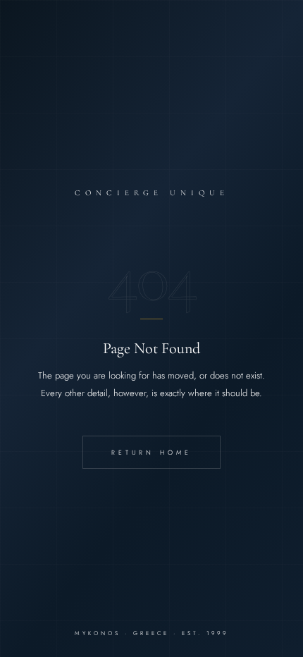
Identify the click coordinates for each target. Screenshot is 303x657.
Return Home (151, 452)
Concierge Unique (152, 192)
